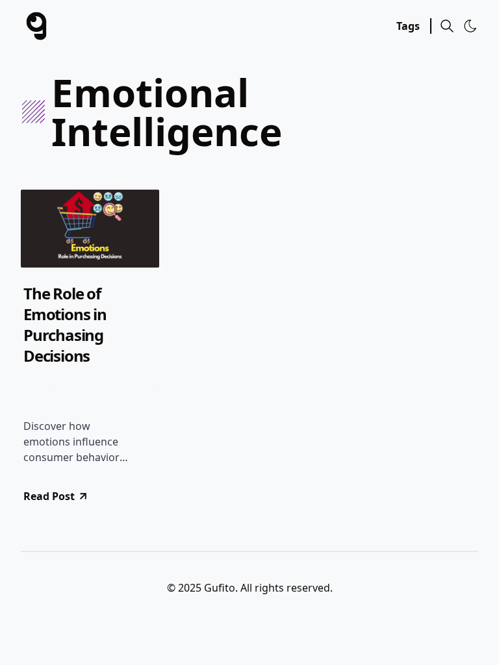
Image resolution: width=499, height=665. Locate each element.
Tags (408, 26)
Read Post (49, 496)
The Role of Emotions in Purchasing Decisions (65, 324)
